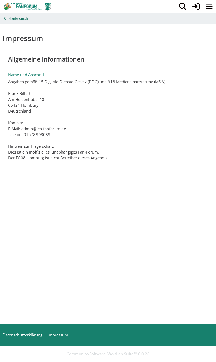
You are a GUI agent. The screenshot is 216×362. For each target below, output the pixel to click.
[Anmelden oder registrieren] (196, 6)
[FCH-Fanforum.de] (27, 6)
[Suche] (183, 6)
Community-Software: (108, 353)
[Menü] (209, 6)
